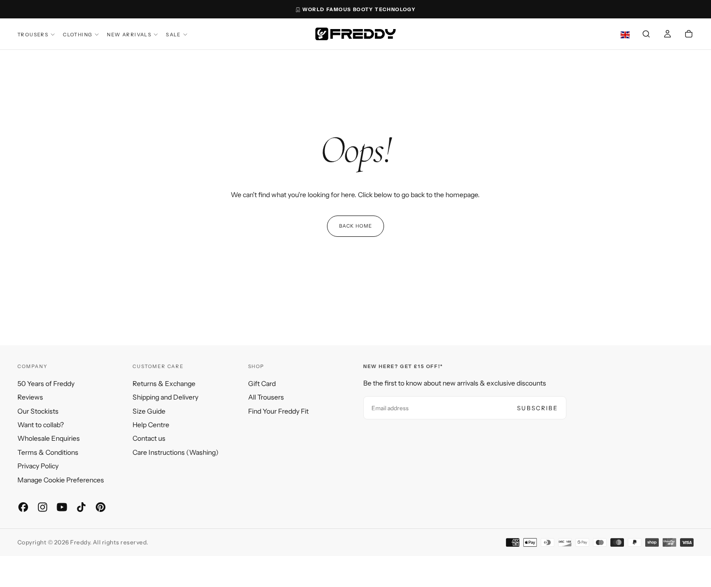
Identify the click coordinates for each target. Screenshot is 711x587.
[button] (646, 35)
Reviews (30, 397)
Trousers (32, 34)
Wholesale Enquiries (48, 438)
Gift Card (262, 383)
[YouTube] (62, 507)
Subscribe (537, 408)
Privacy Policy (38, 466)
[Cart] (689, 35)
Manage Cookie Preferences (60, 480)
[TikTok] (81, 507)
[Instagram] (42, 507)
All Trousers (266, 397)
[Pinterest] (100, 507)
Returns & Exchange (164, 383)
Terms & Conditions (47, 452)
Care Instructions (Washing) (176, 452)
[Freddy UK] (355, 34)
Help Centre (151, 424)
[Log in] (667, 35)
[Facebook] (23, 507)
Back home (355, 226)
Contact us (149, 438)
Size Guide (149, 411)
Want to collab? (40, 424)
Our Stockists (38, 411)
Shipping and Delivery (165, 397)
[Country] (625, 35)
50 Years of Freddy (45, 383)
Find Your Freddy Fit (278, 411)
